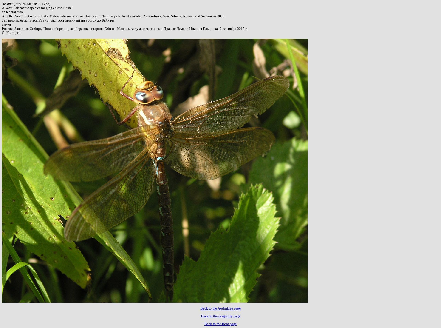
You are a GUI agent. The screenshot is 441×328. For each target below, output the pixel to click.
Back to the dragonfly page (220, 316)
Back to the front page (220, 324)
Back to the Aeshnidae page (220, 308)
